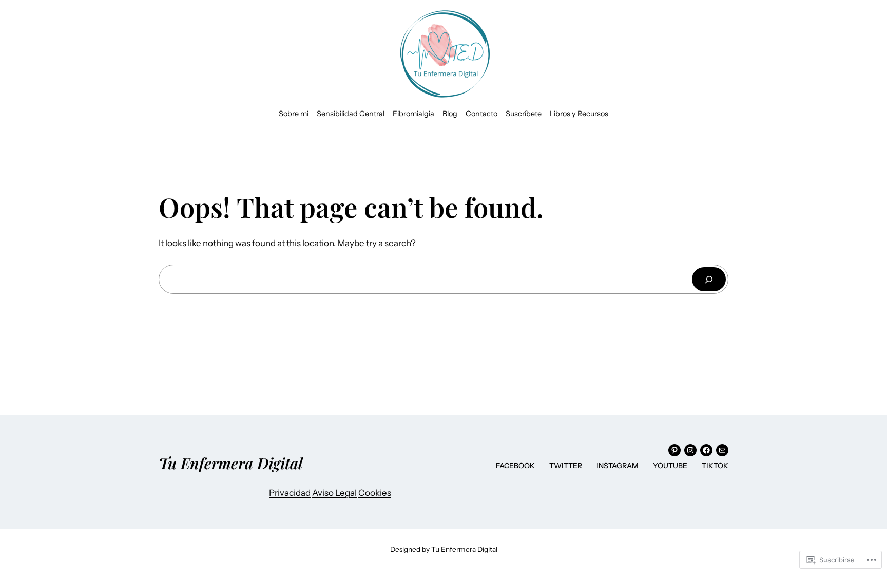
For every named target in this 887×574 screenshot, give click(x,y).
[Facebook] (706, 450)
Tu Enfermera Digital (231, 463)
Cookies (374, 493)
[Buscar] (709, 279)
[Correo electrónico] (722, 450)
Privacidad (290, 493)
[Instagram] (690, 450)
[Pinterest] (674, 450)
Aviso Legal (334, 493)
